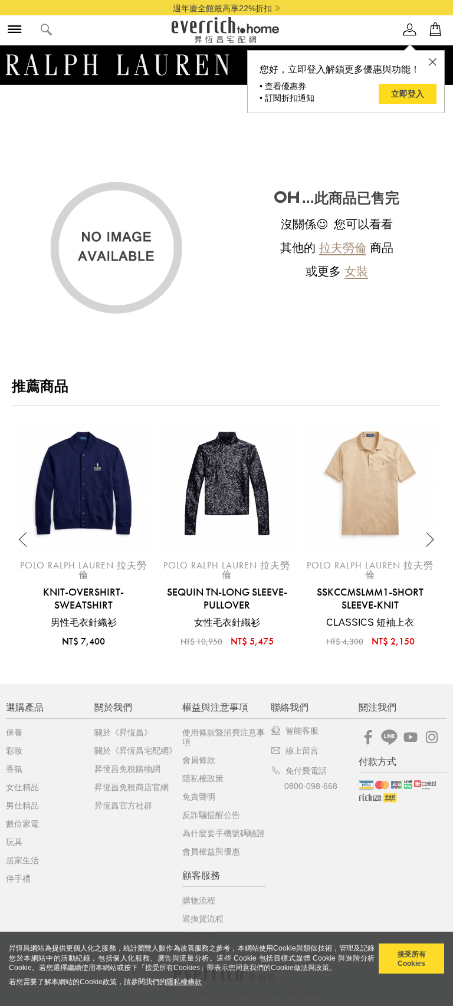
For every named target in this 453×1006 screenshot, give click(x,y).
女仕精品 (22, 787)
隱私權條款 (184, 982)
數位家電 (22, 824)
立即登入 (407, 93)
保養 (14, 732)
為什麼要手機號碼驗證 (223, 833)
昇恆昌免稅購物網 (127, 769)
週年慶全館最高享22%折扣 (222, 8)
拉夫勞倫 (342, 247)
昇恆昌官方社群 (123, 805)
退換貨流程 (203, 918)
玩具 (14, 842)
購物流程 (198, 900)
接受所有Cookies (412, 959)
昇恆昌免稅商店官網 (131, 787)
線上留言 (302, 750)
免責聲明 (198, 796)
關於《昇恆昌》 (123, 732)
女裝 (356, 271)
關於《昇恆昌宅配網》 (135, 750)
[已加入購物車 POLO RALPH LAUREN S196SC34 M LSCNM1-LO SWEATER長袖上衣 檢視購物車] (435, 29)
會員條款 (198, 760)
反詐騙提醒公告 (211, 815)
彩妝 (14, 750)
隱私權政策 (203, 778)
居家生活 (22, 860)
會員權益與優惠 (211, 851)
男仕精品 (22, 805)
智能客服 (302, 730)
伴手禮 (18, 878)
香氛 (14, 769)
